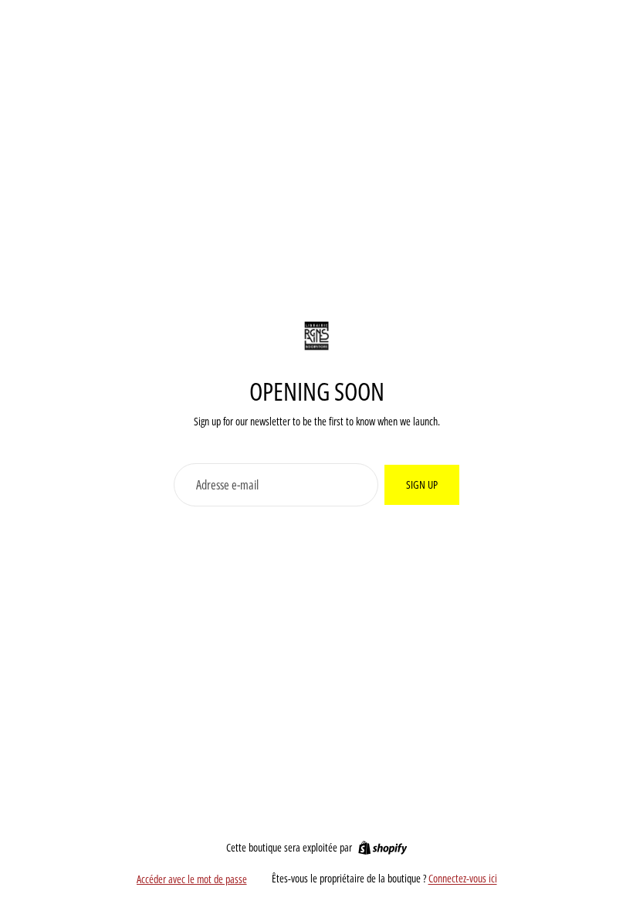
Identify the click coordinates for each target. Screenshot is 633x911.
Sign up (422, 484)
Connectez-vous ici (462, 878)
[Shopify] (382, 848)
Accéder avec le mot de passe (192, 879)
